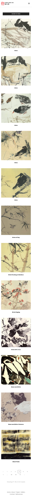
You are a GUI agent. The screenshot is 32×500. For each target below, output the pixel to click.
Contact (12, 494)
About (13, 492)
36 (15, 474)
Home (9, 492)
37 (20, 474)
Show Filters (16, 14)
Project (18, 492)
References (19, 494)
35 (11, 474)
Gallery (23, 492)
